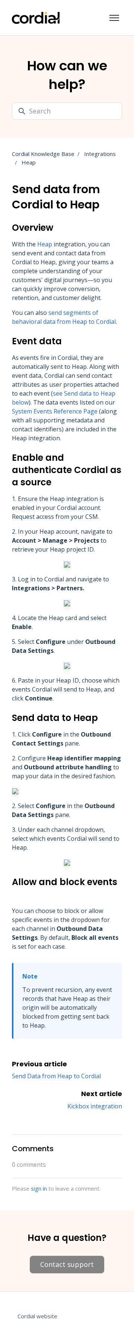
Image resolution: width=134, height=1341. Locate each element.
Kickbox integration (94, 1106)
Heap (29, 162)
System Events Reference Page (55, 411)
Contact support (67, 1264)
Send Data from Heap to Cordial (56, 1076)
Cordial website (37, 1316)
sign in (39, 1188)
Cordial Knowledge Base (43, 153)
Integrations (100, 153)
